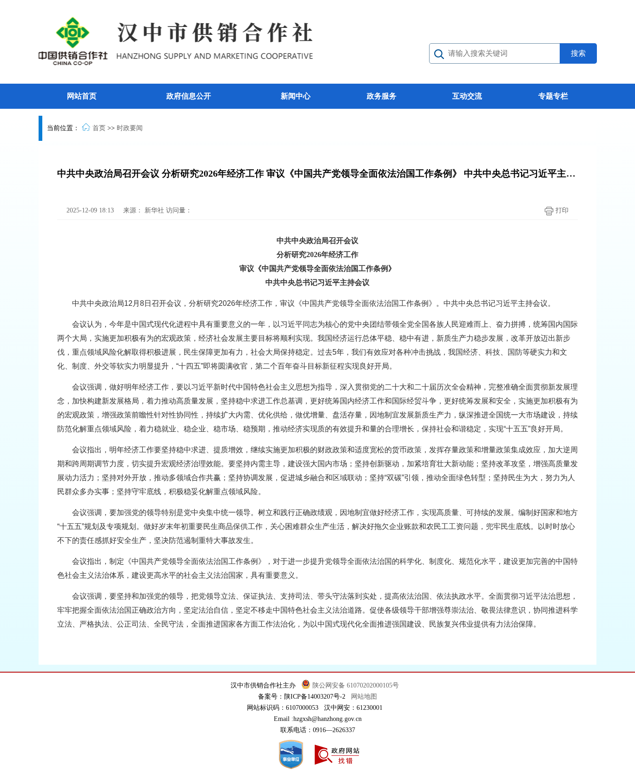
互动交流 (467, 96)
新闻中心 (296, 96)
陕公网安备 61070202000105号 (356, 685)
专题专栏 (553, 96)
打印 (561, 210)
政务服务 (382, 96)
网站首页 (82, 96)
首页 (99, 128)
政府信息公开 (188, 96)
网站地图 (364, 696)
